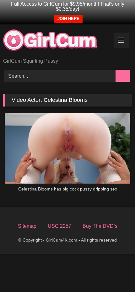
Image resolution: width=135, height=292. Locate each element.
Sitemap (27, 226)
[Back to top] (118, 277)
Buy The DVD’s (100, 226)
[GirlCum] (55, 42)
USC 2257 (59, 226)
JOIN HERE (68, 18)
